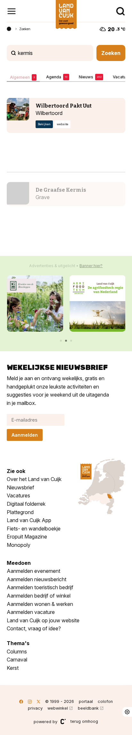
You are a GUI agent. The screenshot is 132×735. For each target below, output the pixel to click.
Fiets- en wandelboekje (34, 528)
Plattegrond (20, 512)
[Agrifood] (98, 303)
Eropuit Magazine (27, 536)
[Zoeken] (120, 11)
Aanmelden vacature (31, 612)
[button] (61, 341)
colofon (105, 701)
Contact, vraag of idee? (34, 628)
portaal (86, 701)
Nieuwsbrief (20, 487)
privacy (35, 708)
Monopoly (18, 545)
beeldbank (88, 708)
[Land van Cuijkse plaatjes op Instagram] (30, 701)
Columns (17, 651)
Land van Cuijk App (29, 520)
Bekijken (44, 124)
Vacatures (18, 495)
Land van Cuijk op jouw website (43, 620)
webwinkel (57, 708)
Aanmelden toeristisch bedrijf (40, 587)
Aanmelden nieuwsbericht (36, 579)
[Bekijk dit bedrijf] (18, 109)
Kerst (13, 668)
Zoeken (24, 29)
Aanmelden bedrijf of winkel (38, 595)
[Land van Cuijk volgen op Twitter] (38, 701)
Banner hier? (91, 265)
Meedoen (19, 563)
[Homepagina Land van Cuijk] (9, 29)
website (62, 124)
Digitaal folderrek (26, 504)
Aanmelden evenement (33, 571)
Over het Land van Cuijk (34, 479)
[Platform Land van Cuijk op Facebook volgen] (21, 701)
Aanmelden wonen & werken (40, 604)
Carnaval (17, 659)
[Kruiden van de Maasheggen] (35, 303)
